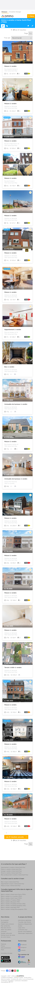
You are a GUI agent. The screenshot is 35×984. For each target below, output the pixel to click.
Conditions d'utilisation (7, 977)
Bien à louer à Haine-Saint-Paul (10, 882)
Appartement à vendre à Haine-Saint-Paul (13, 867)
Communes (18, 980)
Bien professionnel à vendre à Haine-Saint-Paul (14, 875)
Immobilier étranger (15, 12)
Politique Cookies (18, 977)
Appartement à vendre (12, 329)
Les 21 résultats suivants (15, 837)
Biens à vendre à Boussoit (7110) (10, 902)
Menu (32, 16)
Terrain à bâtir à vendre (12, 667)
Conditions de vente (16, 979)
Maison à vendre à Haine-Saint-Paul (11, 869)
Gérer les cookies (5, 979)
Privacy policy (27, 977)
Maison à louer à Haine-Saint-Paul (10, 885)
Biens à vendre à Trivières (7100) (10, 900)
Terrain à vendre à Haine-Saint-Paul (11, 873)
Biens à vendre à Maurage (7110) (10, 907)
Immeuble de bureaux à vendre (15, 404)
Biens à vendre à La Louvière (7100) (11, 896)
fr (32, 12)
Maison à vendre (10, 66)
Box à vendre (9, 367)
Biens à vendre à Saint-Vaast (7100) (11, 898)
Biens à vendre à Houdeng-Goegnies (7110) (13, 905)
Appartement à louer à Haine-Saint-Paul (12, 883)
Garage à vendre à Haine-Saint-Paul (11, 871)
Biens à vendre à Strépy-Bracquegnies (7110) (14, 909)
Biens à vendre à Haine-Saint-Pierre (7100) (13, 894)
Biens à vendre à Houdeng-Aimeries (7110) (13, 903)
